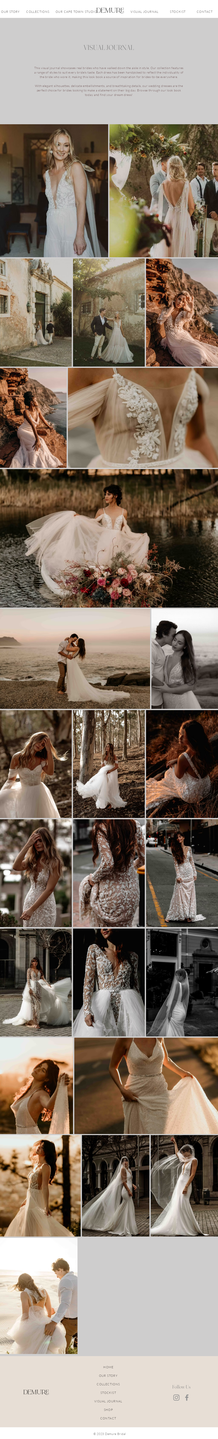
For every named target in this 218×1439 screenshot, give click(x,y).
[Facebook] (187, 1397)
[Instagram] (176, 1397)
